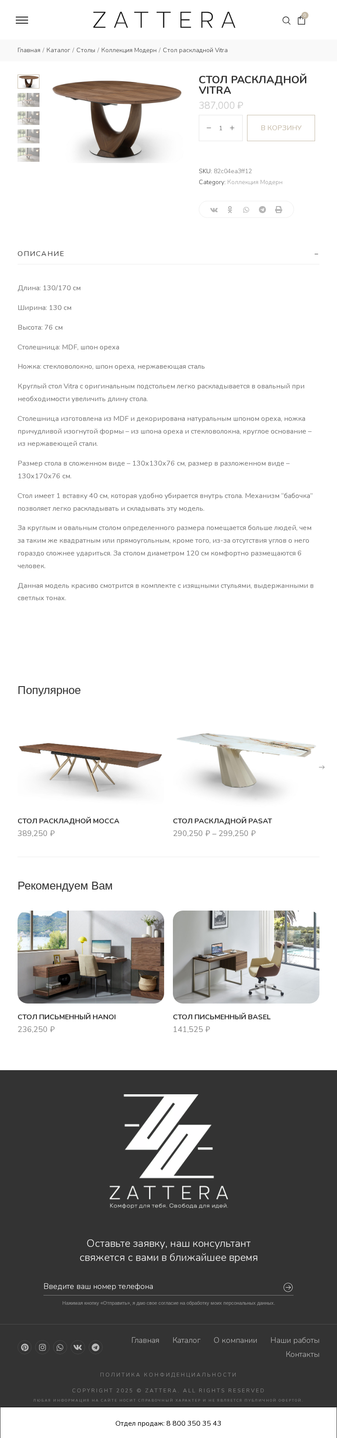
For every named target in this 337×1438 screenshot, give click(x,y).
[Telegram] (96, 1347)
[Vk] (78, 1347)
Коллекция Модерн (255, 182)
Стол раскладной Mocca (68, 821)
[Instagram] (42, 1347)
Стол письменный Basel (222, 1017)
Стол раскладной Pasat (222, 821)
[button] (321, 767)
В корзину (281, 128)
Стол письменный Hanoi (67, 1017)
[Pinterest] (25, 1347)
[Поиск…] (286, 21)
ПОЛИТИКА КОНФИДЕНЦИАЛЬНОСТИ (168, 1374)
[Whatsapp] (60, 1347)
